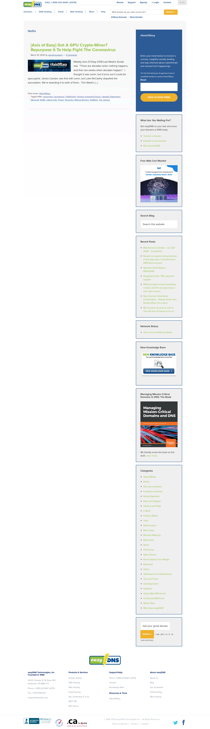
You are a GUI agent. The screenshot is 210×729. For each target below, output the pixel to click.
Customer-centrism (152, 491)
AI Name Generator (119, 17)
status (146, 569)
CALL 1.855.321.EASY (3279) (60, 2)
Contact (167, 2)
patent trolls (52, 100)
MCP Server (74, 706)
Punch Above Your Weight (156, 559)
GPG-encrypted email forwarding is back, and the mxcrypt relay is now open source (159, 288)
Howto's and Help (152, 506)
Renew (120, 2)
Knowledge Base (116, 687)
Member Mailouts (152, 535)
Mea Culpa (148, 530)
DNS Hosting (74, 682)
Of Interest (148, 549)
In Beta (146, 510)
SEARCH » (170, 12)
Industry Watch (150, 515)
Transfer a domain (152, 136)
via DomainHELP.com (153, 598)
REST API (73, 701)
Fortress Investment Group (89, 96)
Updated (147, 588)
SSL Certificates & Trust (79, 697)
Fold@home (70, 96)
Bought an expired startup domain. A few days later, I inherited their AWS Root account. (160, 259)
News (146, 544)
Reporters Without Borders (77, 100)
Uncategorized (150, 583)
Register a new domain (154, 140)
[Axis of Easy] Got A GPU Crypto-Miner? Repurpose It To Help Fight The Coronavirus (73, 47)
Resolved (148, 564)
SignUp (143, 2)
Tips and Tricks (150, 579)
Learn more (151, 455)
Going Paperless (151, 496)
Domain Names (75, 678)
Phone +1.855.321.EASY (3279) (122, 678)
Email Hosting (75, 692)
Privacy (61, 100)
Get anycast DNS (151, 145)
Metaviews (148, 540)
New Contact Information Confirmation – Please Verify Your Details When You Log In (160, 299)
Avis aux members (152, 486)
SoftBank (94, 100)
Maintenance (149, 525)
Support (132, 2)
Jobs (145, 520)
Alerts (146, 481)
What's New (149, 603)
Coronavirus (59, 96)
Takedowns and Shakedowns (157, 574)
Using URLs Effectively (154, 593)
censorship (48, 96)
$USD (182, 2)
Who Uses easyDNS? (153, 608)
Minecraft (35, 100)
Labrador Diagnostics (111, 96)
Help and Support (152, 501)
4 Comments (71, 55)
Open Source (149, 554)
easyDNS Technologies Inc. (128, 719)
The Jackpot (104, 100)
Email (143, 79)
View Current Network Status (157, 332)
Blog (152, 682)
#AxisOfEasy (44, 93)
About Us (154, 678)
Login (156, 2)
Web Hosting (74, 687)
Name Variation (136, 17)
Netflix (43, 100)
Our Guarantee (156, 687)
